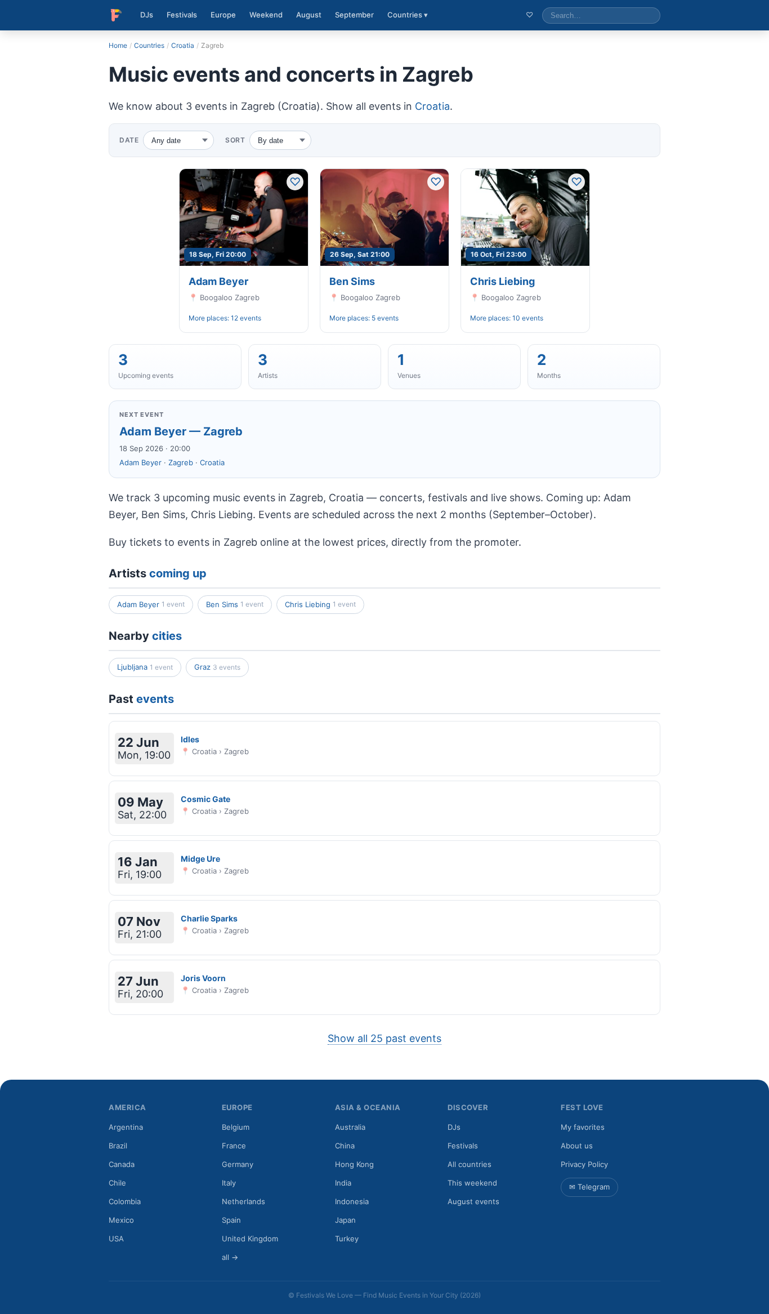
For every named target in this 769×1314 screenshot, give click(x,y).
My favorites (583, 1127)
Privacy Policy (584, 1164)
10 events (527, 318)
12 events (246, 318)
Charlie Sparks (209, 918)
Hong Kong (354, 1164)
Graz (217, 666)
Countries (149, 45)
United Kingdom (250, 1238)
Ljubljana (145, 666)
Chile (117, 1182)
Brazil (118, 1145)
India (343, 1182)
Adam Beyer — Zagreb (181, 431)
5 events (385, 318)
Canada (122, 1164)
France (234, 1145)
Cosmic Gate (205, 799)
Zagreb (180, 462)
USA (116, 1238)
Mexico (121, 1219)
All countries (469, 1164)
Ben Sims (352, 281)
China (345, 1145)
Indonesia (352, 1201)
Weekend (266, 14)
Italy (229, 1182)
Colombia (125, 1201)
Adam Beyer (218, 281)
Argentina (126, 1127)
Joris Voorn (203, 978)
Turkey (347, 1238)
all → (230, 1257)
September (354, 14)
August (308, 14)
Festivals (182, 14)
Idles (190, 739)
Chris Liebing (502, 281)
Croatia (182, 45)
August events (473, 1201)
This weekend (472, 1182)
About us (577, 1145)
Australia (350, 1127)
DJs (146, 14)
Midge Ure (200, 858)
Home (118, 45)
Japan (345, 1219)
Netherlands (243, 1201)
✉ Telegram (589, 1186)
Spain (231, 1219)
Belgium (235, 1127)
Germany (237, 1164)
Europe (223, 14)
